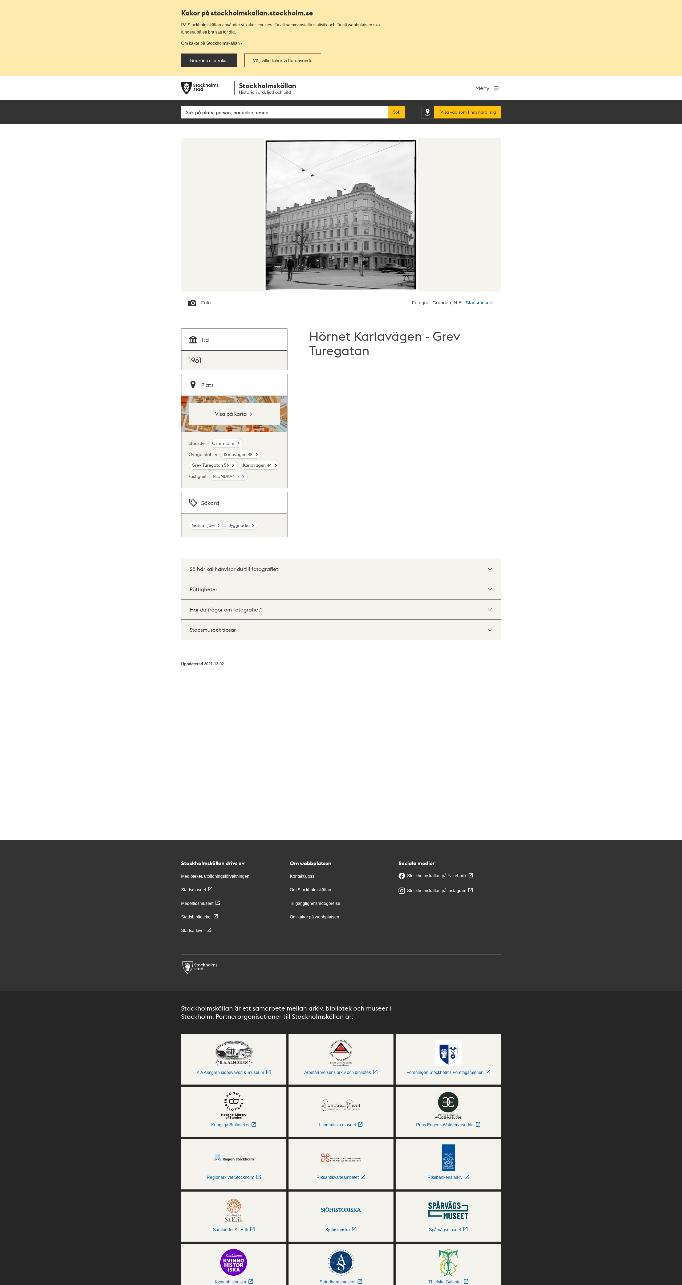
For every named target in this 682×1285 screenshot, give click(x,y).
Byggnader (239, 525)
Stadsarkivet (193, 930)
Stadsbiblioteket (196, 917)
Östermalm (223, 443)
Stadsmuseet (480, 302)
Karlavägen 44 (258, 465)
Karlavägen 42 (238, 454)
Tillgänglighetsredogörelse (315, 903)
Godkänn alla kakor (209, 60)
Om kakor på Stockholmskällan (210, 43)
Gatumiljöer (203, 525)
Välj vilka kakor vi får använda (282, 60)
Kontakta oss (302, 876)
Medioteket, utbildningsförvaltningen (215, 876)
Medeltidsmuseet (197, 903)
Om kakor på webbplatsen (314, 917)
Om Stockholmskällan (310, 890)
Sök (396, 112)
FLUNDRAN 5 (226, 476)
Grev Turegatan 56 (211, 465)
